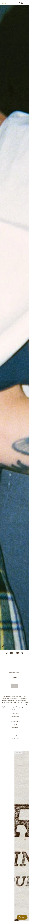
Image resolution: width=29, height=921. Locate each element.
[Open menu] (26, 2)
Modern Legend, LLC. (15, 672)
